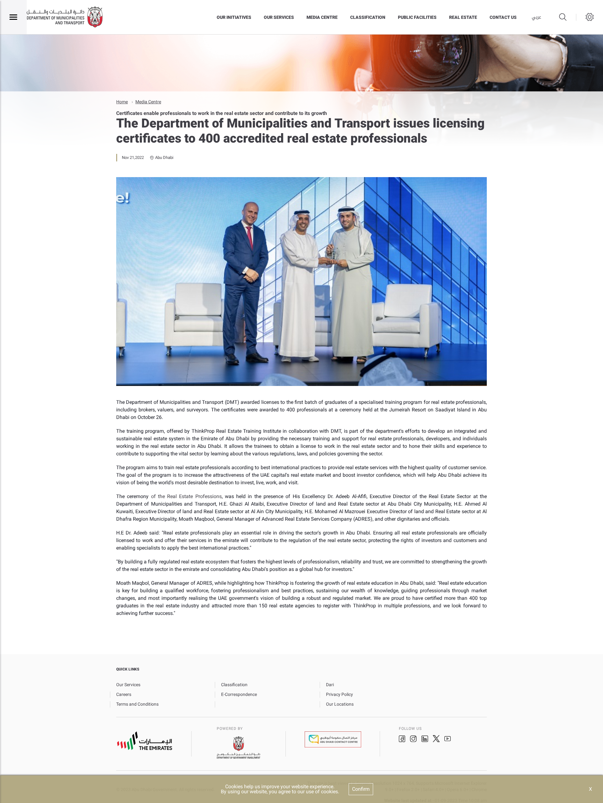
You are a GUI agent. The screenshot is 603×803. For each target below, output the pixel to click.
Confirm (361, 789)
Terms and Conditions (137, 704)
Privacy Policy (339, 694)
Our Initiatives (234, 17)
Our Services (279, 17)
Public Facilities (417, 17)
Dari (330, 684)
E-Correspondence (239, 694)
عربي (536, 17)
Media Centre (322, 17)
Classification (367, 17)
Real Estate (463, 17)
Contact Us (503, 17)
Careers (123, 694)
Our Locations (340, 704)
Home (122, 101)
